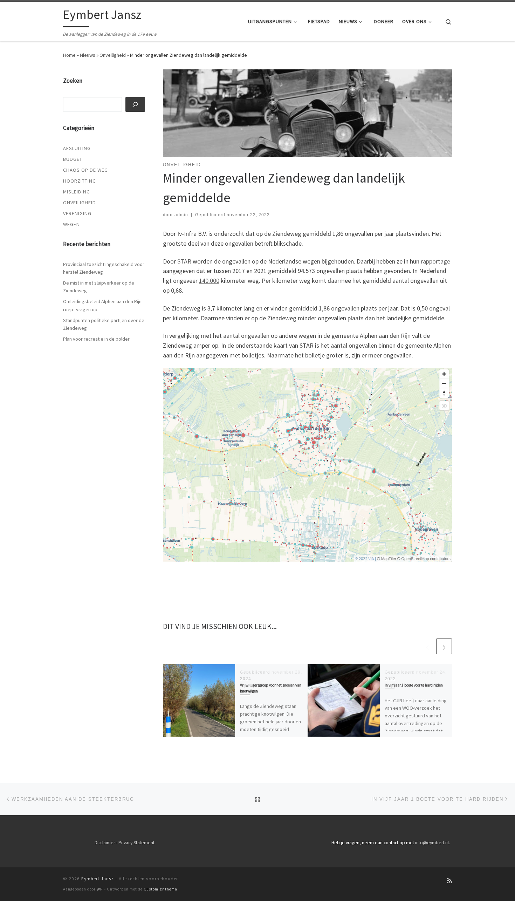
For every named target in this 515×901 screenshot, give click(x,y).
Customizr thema (160, 889)
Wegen (71, 224)
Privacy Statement (136, 843)
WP (100, 889)
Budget (72, 159)
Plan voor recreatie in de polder (96, 339)
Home (69, 55)
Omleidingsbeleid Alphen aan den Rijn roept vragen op (102, 305)
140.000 (209, 281)
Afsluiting (77, 148)
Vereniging (77, 213)
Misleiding (76, 192)
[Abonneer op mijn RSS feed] (449, 880)
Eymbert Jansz (97, 879)
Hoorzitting (79, 181)
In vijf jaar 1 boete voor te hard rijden (414, 685)
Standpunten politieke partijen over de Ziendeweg (103, 324)
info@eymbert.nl (432, 843)
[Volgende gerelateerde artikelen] (444, 646)
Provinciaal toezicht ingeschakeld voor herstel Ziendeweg (103, 268)
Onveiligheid (112, 55)
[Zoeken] (135, 104)
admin (181, 214)
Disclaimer (105, 843)
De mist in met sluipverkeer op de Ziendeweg (98, 287)
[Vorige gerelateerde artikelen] (427, 646)
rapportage (435, 261)
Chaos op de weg (85, 170)
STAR (184, 261)
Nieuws (87, 55)
